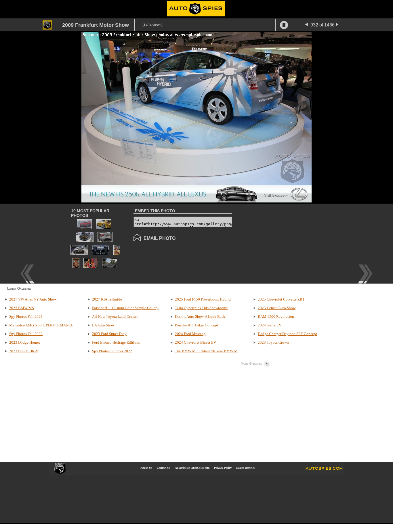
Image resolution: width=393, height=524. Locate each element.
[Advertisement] (280, 243)
